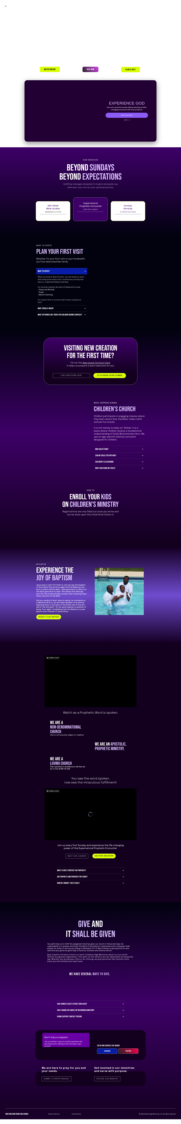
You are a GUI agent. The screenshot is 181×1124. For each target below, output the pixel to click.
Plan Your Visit (127, 115)
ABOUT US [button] (65, 6)
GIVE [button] (121, 6)
